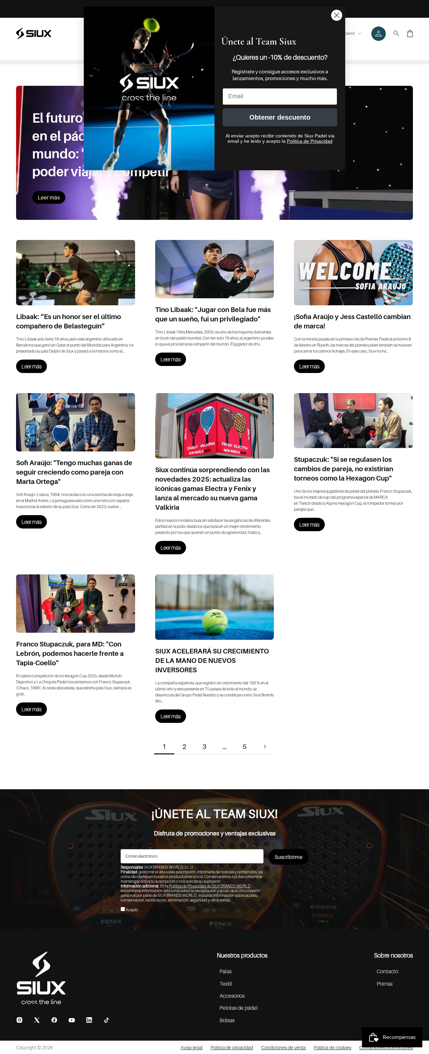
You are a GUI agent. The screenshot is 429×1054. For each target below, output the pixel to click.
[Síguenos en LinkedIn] (89, 1020)
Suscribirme (288, 857)
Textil (226, 983)
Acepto (132, 909)
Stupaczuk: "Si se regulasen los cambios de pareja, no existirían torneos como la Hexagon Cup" (343, 468)
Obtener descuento (279, 117)
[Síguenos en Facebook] (54, 1020)
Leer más (49, 197)
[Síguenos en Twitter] (37, 1020)
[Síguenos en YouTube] (71, 1020)
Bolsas (227, 1020)
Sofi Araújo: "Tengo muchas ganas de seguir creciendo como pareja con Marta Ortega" (74, 472)
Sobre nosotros (393, 955)
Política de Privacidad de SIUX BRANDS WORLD (209, 885)
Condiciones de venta (283, 1047)
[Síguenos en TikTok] (106, 1020)
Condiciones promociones (386, 1047)
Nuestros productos (242, 955)
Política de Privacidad (309, 141)
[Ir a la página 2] (265, 746)
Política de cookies (332, 1047)
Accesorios (232, 995)
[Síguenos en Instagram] (19, 1020)
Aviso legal (191, 1047)
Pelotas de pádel (239, 1007)
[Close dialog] (337, 15)
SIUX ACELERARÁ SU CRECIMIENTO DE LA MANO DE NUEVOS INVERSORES (212, 660)
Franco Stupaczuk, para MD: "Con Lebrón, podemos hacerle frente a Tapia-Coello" (70, 653)
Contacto (387, 971)
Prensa (384, 983)
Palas (226, 971)
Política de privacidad (231, 1047)
